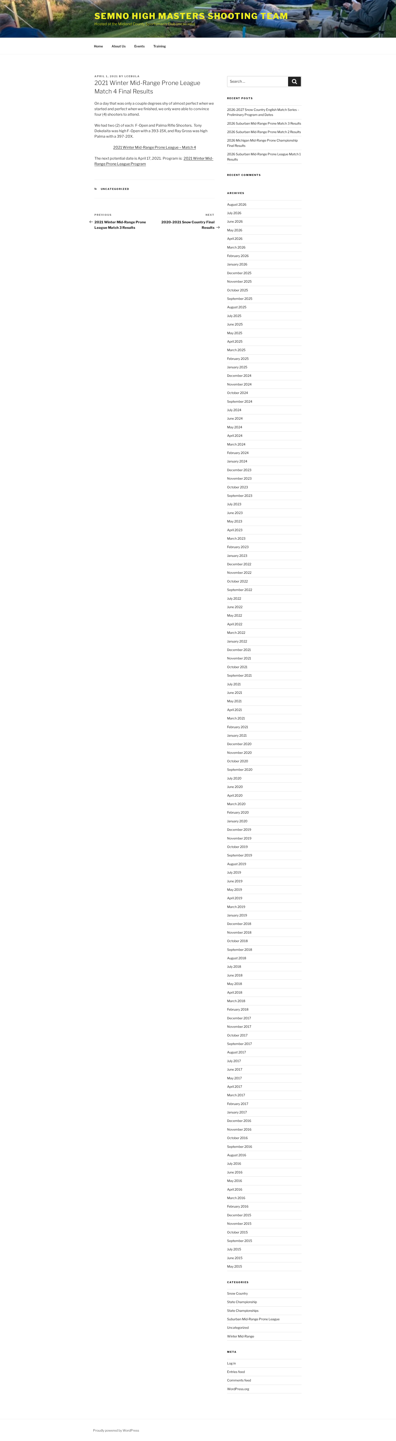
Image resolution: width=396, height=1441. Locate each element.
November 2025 (239, 281)
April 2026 (234, 239)
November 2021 (239, 658)
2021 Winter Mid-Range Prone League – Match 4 (154, 147)
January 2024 (237, 461)
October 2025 (237, 290)
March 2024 (236, 444)
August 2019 (236, 864)
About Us (119, 46)
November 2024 (239, 384)
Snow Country (237, 1293)
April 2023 (234, 530)
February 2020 (238, 812)
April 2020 (235, 795)
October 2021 (237, 667)
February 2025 (238, 359)
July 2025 (234, 316)
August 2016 (236, 1155)
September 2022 (239, 590)
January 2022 (237, 641)
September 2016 (239, 1146)
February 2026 (238, 256)
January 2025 (237, 367)
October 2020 (237, 761)
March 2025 (236, 350)
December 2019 (239, 829)
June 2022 (234, 607)
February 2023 (238, 547)
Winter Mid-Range (240, 1336)
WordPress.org (238, 1389)
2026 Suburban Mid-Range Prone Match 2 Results (264, 132)
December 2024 (239, 375)
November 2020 (239, 753)
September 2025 (239, 299)
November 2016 (239, 1129)
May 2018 (234, 984)
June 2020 (235, 787)
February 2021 (237, 727)
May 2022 (234, 615)
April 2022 (234, 624)
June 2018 (234, 975)
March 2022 (236, 632)
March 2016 (236, 1198)
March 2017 (236, 1095)
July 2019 (234, 872)
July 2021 (234, 684)
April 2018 (234, 992)
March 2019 (236, 907)
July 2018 (234, 966)
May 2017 (234, 1078)
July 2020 (234, 778)
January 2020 (237, 821)
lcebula (132, 76)
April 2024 (234, 435)
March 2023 (236, 538)
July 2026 (234, 213)
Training (159, 46)
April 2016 (234, 1189)
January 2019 (237, 915)
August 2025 (236, 307)
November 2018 (239, 932)
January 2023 (237, 556)
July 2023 (234, 504)
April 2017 (234, 1086)
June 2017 (234, 1069)
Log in (231, 1363)
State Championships (242, 1310)
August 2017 (236, 1052)
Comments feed (239, 1380)
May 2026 (234, 230)
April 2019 (234, 898)
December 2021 (239, 650)
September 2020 (240, 769)
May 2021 (234, 701)
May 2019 (234, 889)
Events (139, 46)
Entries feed (236, 1372)
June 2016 (234, 1172)
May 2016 (234, 1181)
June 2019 (234, 881)
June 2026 (235, 221)
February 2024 (238, 453)
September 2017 (239, 1044)
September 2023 (239, 496)
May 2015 (234, 1266)
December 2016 (239, 1121)
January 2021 (237, 735)
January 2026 (237, 264)
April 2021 (234, 710)
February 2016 (237, 1206)
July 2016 (234, 1163)
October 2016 (237, 1138)
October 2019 (237, 847)
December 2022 (239, 564)
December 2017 (239, 1018)
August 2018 (236, 958)
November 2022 (239, 572)
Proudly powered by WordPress (116, 1430)
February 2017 (237, 1104)
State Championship (242, 1302)
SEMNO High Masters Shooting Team (191, 16)
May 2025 (234, 333)
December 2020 (239, 744)
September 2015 (239, 1241)
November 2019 (239, 838)
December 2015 (239, 1215)
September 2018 (239, 950)
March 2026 (236, 247)
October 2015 (237, 1232)
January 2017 (237, 1112)
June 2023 (235, 513)
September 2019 (239, 855)
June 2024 (235, 418)
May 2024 (234, 427)
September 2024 (239, 401)
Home (98, 46)
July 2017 (234, 1061)
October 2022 (237, 581)
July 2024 (234, 410)
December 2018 (239, 924)
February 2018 (237, 1009)
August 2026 (236, 204)
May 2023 (234, 521)
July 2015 (234, 1249)
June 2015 (234, 1258)
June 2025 (235, 324)
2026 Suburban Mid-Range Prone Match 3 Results (264, 123)
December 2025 (239, 273)
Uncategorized (115, 189)
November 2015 (239, 1223)
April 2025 (234, 341)
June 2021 (234, 693)
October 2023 (237, 487)
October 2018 (237, 941)
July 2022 (234, 598)
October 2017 (237, 1035)
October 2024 (237, 393)
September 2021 (239, 675)
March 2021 (236, 718)
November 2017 (239, 1026)
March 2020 (236, 804)
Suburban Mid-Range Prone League (253, 1319)
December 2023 (239, 470)
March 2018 (236, 1001)
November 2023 (239, 478)
